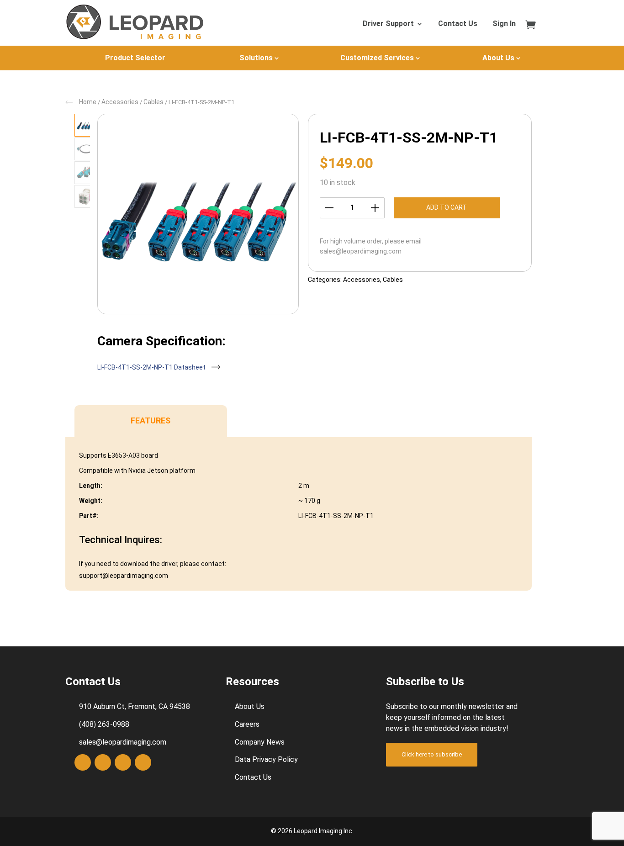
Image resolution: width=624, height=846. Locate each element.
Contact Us (457, 24)
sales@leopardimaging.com (361, 251)
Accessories (119, 102)
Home (87, 102)
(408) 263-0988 (104, 724)
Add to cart (446, 207)
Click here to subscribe (432, 754)
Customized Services (377, 57)
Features (150, 420)
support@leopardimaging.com (123, 575)
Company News (260, 742)
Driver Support (388, 24)
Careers (247, 724)
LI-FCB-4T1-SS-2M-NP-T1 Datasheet (152, 367)
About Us (498, 57)
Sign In (504, 24)
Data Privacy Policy (266, 759)
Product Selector (135, 57)
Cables (153, 102)
